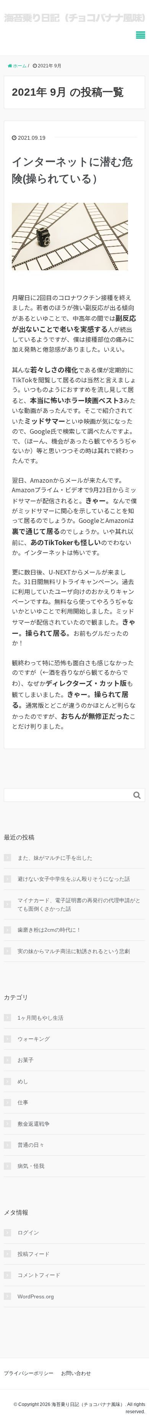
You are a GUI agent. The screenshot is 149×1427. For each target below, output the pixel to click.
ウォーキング (34, 1039)
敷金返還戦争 (34, 1124)
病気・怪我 (31, 1166)
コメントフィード (39, 1275)
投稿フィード (34, 1254)
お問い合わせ (76, 1373)
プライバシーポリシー (28, 1373)
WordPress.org (36, 1296)
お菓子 (26, 1060)
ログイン (28, 1232)
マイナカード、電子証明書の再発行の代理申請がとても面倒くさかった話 (79, 904)
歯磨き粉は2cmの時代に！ (49, 930)
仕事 (23, 1102)
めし (23, 1081)
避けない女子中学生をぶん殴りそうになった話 (74, 879)
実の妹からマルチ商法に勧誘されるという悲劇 (74, 951)
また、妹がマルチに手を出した (55, 858)
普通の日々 (31, 1145)
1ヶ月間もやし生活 (40, 1018)
